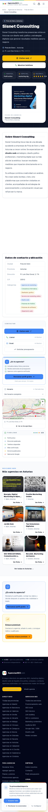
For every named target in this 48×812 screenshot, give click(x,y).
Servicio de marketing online (31, 296)
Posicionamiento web (33, 704)
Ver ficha (16, 502)
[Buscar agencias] (34, 4)
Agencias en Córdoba (10, 756)
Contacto (29, 771)
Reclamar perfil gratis (23, 377)
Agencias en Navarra (10, 739)
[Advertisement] (24, 225)
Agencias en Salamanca (11, 753)
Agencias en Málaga (9, 722)
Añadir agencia (29, 689)
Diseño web (25, 300)
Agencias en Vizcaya (10, 725)
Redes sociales (31, 735)
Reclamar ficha (8, 767)
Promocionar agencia (10, 777)
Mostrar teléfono (25, 65)
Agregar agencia (8, 771)
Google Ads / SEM (32, 728)
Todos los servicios (33, 701)
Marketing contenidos (33, 722)
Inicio (4, 10)
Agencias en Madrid (9, 704)
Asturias (20, 48)
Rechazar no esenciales (17, 806)
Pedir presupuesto (32, 774)
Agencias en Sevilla (9, 715)
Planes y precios (8, 774)
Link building (30, 715)
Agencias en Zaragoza (10, 728)
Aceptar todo (13, 801)
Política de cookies (23, 796)
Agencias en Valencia (10, 711)
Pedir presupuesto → (12, 689)
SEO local (29, 708)
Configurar (37, 806)
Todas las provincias (10, 701)
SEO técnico (30, 711)
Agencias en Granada (10, 735)
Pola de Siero (28, 10)
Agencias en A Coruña (10, 749)
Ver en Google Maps (25, 426)
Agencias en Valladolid (10, 746)
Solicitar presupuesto (25, 349)
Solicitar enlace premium (17, 637)
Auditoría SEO (30, 725)
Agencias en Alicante (10, 718)
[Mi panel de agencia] (39, 4)
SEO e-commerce (32, 718)
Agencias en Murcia (9, 732)
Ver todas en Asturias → (24, 569)
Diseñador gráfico (28, 292)
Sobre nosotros (31, 767)
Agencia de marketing (29, 285)
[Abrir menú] (43, 4)
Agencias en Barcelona (11, 708)
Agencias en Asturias (15, 10)
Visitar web (24, 58)
